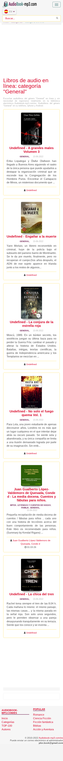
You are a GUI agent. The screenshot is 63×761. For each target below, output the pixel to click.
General (24, 156)
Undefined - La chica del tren (31, 594)
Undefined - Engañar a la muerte (31, 236)
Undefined (31, 190)
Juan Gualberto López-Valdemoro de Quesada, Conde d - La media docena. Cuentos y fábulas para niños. (31, 494)
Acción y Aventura (43, 729)
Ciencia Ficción (42, 718)
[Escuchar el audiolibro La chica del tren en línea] (31, 575)
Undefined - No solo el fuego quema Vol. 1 (31, 413)
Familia (25, 508)
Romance (38, 714)
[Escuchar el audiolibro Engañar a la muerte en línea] (31, 217)
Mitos (13, 505)
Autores (6, 729)
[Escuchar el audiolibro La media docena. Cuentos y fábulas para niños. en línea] (31, 475)
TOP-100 (7, 725)
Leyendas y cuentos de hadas (34, 505)
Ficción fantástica (43, 722)
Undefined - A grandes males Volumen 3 (31, 149)
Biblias (37, 725)
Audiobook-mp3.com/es (51, 738)
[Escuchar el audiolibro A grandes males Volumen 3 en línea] (31, 129)
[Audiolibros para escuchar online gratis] (20, 4)
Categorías (8, 722)
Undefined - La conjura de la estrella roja (31, 323)
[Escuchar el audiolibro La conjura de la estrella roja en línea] (31, 303)
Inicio (5, 718)
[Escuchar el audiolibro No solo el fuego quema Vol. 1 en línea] (31, 392)
